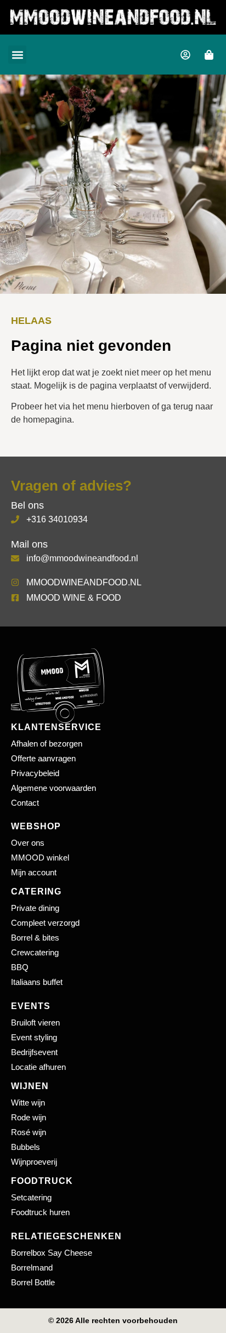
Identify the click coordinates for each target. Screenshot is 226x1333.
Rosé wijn (28, 1132)
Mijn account (33, 872)
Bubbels (25, 1147)
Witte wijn (28, 1102)
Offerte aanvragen (43, 758)
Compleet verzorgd (45, 922)
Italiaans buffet (37, 982)
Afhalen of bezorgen (46, 743)
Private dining (35, 908)
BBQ (20, 967)
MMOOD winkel (40, 857)
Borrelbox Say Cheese (51, 1252)
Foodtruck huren (40, 1212)
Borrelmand (32, 1267)
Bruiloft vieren (35, 1022)
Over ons (27, 842)
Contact (25, 802)
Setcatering (31, 1197)
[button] (17, 54)
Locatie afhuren (38, 1067)
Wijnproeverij (34, 1161)
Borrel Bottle (33, 1282)
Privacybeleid (35, 773)
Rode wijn (28, 1117)
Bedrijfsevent (34, 1052)
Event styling (34, 1037)
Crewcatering (35, 952)
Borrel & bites (35, 937)
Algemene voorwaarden (53, 788)
